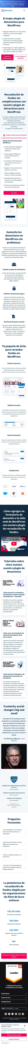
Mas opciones (5, 1043)
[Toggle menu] (24, 10)
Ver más (3, 1032)
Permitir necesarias (14, 1039)
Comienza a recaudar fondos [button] (7, 57)
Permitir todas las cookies (14, 1035)
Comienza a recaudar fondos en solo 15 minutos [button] (14, 956)
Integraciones (6, 1001)
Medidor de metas (14, 405)
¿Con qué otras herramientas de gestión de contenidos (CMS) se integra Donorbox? (12, 867)
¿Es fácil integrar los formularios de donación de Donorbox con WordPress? (12, 832)
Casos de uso (5, 997)
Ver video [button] (14, 193)
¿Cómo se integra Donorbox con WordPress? (12, 856)
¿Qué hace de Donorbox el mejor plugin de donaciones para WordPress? (12, 844)
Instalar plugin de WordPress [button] (20, 57)
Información (5, 993)
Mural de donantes (14, 435)
